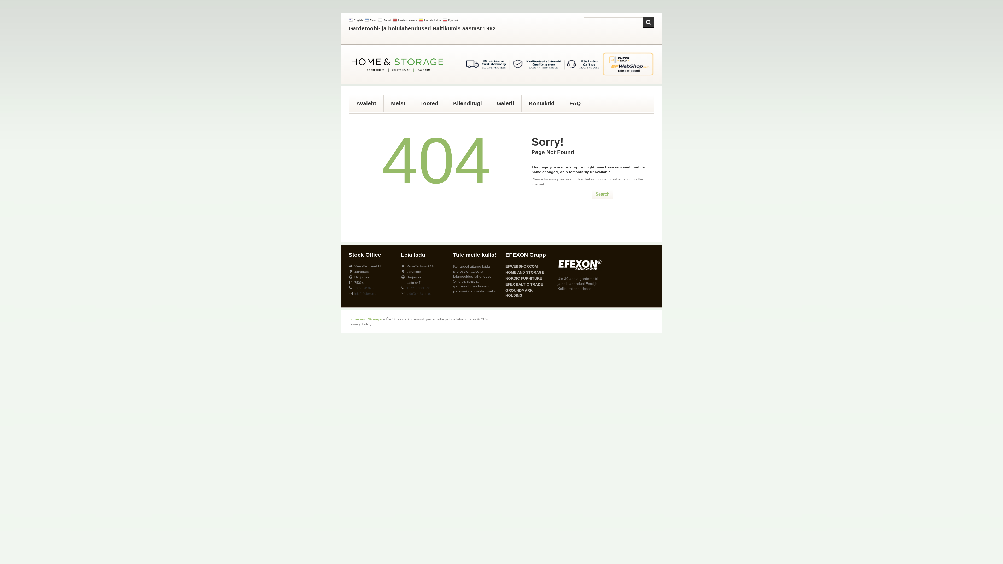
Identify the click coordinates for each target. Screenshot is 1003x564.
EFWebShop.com (521, 266)
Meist (398, 103)
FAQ (575, 103)
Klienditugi (467, 103)
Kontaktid (542, 103)
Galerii (505, 103)
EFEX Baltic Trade (524, 284)
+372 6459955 (364, 288)
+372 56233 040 (418, 288)
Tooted (429, 103)
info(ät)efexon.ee (366, 294)
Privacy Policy (360, 324)
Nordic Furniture (523, 278)
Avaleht (366, 103)
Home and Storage (524, 272)
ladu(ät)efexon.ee (419, 294)
